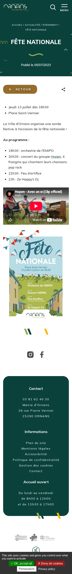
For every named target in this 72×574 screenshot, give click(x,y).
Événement (50, 24)
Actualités (32, 24)
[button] (53, 7)
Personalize (27, 568)
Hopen (56, 156)
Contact (36, 471)
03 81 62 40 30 (36, 399)
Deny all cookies (51, 563)
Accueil (17, 24)
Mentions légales (36, 448)
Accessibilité (36, 454)
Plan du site (36, 443)
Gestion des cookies (36, 465)
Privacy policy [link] (46, 568)
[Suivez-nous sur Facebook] (42, 354)
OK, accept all (22, 563)
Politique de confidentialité (36, 460)
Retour (23, 89)
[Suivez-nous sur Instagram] (30, 354)
